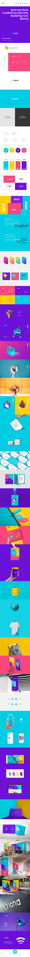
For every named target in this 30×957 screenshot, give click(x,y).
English (26, 3)
